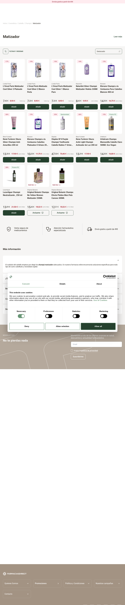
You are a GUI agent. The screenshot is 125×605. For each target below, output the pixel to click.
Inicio (5, 23)
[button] (47, 583)
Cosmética (12, 23)
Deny (27, 326)
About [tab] (99, 284)
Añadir (13, 107)
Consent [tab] (26, 284)
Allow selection (62, 326)
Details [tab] (63, 284)
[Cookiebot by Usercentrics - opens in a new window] (105, 277)
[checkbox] (72, 351)
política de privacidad (89, 351)
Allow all (98, 326)
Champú (28, 23)
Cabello (21, 23)
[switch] (48, 316)
